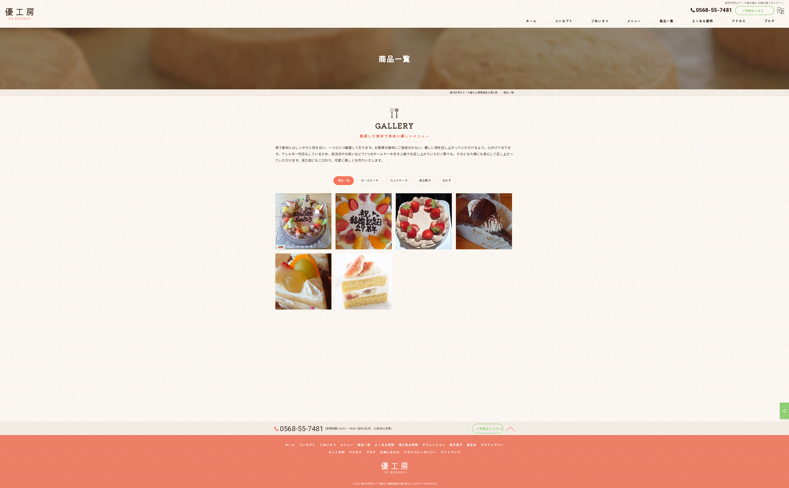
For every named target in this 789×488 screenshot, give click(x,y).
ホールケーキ (369, 180)
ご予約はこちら (753, 10)
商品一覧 (344, 180)
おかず (446, 180)
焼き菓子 (425, 180)
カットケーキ (399, 180)
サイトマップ (451, 452)
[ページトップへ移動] (510, 429)
